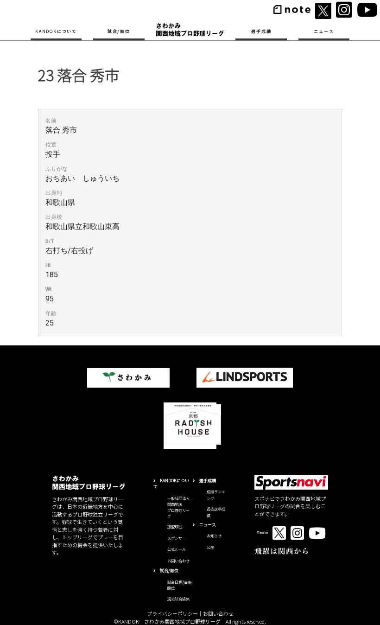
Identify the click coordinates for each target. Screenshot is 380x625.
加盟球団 (174, 526)
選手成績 (261, 31)
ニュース (324, 31)
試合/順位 (119, 31)
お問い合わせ (178, 560)
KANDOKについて (56, 31)
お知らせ (214, 535)
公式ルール (176, 549)
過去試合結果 (178, 598)
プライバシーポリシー (172, 613)
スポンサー (176, 538)
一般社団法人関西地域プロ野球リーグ (178, 506)
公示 (210, 547)
